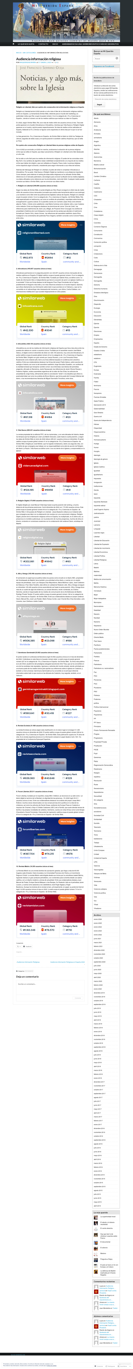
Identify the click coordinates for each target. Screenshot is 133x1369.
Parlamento (98, 653)
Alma (95, 126)
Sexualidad (98, 796)
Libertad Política (99, 556)
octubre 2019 (98, 1000)
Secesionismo (99, 788)
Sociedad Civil (99, 815)
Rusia (96, 784)
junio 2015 (97, 1198)
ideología (97, 455)
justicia (96, 517)
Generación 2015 (100, 405)
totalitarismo (98, 839)
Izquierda (97, 498)
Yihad (96, 904)
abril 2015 (97, 1206)
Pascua (96, 660)
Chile (96, 203)
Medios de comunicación (102, 579)
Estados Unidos (99, 350)
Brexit (96, 172)
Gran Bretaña (98, 412)
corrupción (97, 246)
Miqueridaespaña (28, 62)
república (97, 777)
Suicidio (97, 823)
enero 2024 (98, 927)
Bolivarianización (100, 168)
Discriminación (99, 300)
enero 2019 (98, 1031)
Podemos (97, 699)
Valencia (97, 866)
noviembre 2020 (99, 954)
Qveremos (97, 757)
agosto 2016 (98, 1144)
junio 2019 (97, 1012)
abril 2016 (97, 1159)
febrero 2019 (98, 1027)
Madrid (96, 567)
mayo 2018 (98, 1062)
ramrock (102, 1290)
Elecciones (98, 331)
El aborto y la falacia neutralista (107, 1223)
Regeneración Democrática (103, 765)
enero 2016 (98, 1171)
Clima (96, 219)
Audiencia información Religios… (107, 1287)
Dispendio (97, 304)
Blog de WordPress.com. (18, 1354)
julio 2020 (97, 965)
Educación (97, 316)
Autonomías (98, 157)
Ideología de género (101, 459)
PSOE (96, 749)
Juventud (97, 521)
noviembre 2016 (99, 1132)
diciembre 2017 (99, 1082)
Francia (96, 389)
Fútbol (96, 381)
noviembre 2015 (99, 1179)
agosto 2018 (98, 1051)
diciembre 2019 (99, 993)
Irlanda (96, 490)
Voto (95, 897)
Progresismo (98, 738)
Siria (95, 804)
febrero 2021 (98, 946)
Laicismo (97, 525)
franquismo (98, 393)
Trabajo (96, 842)
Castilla (96, 184)
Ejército (96, 323)
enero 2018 (98, 1078)
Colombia (97, 223)
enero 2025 (98, 923)
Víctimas (97, 877)
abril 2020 (97, 977)
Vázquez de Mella (100, 873)
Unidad (96, 854)
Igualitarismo (98, 474)
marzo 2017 (98, 1117)
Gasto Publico (99, 401)
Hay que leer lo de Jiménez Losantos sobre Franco (108, 1236)
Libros (96, 563)
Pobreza (97, 695)
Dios (95, 296)
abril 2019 (97, 1020)
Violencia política (100, 893)
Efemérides (98, 319)
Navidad (97, 618)
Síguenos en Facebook (104, 66)
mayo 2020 (98, 973)
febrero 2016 (98, 1167)
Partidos (97, 656)
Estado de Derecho (100, 347)
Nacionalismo (98, 606)
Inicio (18, 53)
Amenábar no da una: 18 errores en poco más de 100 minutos (90, 44)
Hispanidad (98, 428)
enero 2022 (98, 935)
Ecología (97, 308)
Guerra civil (98, 416)
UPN (95, 862)
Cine (95, 207)
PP (95, 718)
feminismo (97, 385)
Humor (96, 447)
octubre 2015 (98, 1182)
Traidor (115, 1308)
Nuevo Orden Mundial (101, 629)
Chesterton (97, 199)
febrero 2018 (98, 1074)
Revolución (98, 780)
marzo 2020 (98, 981)
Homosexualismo (100, 440)
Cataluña (97, 188)
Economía (97, 312)
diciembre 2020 (99, 950)
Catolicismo (98, 192)
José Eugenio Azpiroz (101, 509)
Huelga (96, 443)
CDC (95, 196)
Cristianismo (98, 254)
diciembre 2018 (99, 1035)
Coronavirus (98, 238)
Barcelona (97, 161)
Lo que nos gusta (26, 44)
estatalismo (98, 354)
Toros (96, 835)
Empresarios (98, 339)
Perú (95, 684)
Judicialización (99, 513)
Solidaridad (98, 819)
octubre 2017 (98, 1089)
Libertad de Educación (101, 540)
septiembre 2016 (99, 1140)
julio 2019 (97, 1008)
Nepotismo (97, 625)
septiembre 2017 (99, 1093)
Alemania (97, 122)
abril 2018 (97, 1066)
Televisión (97, 827)
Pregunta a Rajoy (106, 1259)
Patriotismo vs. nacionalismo (104, 668)
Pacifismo (97, 645)
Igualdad (97, 471)
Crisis (96, 250)
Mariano (103, 1253)
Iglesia (96, 463)
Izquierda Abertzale (100, 502)
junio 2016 (97, 1151)
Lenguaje (97, 529)
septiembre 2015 (99, 1186)
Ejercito (96, 327)
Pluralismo (97, 687)
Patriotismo (98, 664)
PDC (95, 676)
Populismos (98, 715)
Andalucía (97, 130)
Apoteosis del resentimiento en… (106, 1298)
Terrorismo (97, 831)
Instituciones (98, 486)
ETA (95, 362)
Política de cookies (51, 1365)
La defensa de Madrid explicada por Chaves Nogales (107, 1273)
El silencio (104, 1247)
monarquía (97, 591)
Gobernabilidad (99, 409)
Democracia (98, 273)
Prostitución (98, 746)
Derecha (97, 285)
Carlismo (97, 180)
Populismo (97, 711)
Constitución (98, 234)
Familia (96, 378)
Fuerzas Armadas (100, 397)
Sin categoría (29, 53)
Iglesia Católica (99, 467)
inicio (55, 44)
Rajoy (96, 761)
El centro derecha (106, 1228)
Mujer (96, 595)
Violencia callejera (100, 889)
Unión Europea (99, 850)
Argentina (97, 145)
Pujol (95, 753)
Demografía (98, 277)
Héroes (96, 424)
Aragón (96, 141)
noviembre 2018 (99, 1039)
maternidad (98, 575)
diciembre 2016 (99, 1128)
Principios (97, 726)
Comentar (78, 998)
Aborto (96, 118)
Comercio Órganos (100, 227)
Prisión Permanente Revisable (104, 730)
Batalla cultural (99, 165)
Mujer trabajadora (100, 598)
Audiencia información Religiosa (28, 962)
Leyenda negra (99, 533)
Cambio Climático (100, 176)
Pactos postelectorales (102, 649)
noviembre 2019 (99, 997)
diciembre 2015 (99, 1175)
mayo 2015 (98, 1202)
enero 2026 (98, 919)
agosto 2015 (98, 1190)
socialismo (97, 811)
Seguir (99, 104)
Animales (97, 134)
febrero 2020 (98, 985)
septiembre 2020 (99, 962)
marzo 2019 (98, 1024)
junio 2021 (97, 938)
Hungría (96, 451)
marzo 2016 (98, 1163)
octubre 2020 (98, 958)
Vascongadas (98, 870)
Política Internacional (101, 707)
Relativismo (98, 769)
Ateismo (97, 153)
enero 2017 (98, 1124)
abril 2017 (97, 1113)
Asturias (97, 149)
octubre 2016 (98, 1136)
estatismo (97, 358)
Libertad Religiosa (100, 560)
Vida (95, 885)
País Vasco (98, 641)
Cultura (96, 261)
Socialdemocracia (100, 808)
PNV (95, 691)
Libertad (97, 536)
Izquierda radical (99, 505)
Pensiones (97, 680)
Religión (97, 773)
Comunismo (98, 230)
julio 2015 (97, 1194)
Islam (96, 494)
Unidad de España (100, 858)
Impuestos (97, 478)
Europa (96, 370)
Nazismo (97, 622)
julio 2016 (97, 1148)
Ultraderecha (98, 846)
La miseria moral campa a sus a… (107, 1303)
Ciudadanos (98, 211)
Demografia (98, 281)
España (96, 343)
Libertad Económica (101, 552)
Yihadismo (97, 908)
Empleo (96, 335)
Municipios (97, 602)
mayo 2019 (98, 1016)
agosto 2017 (98, 1097)
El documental (105, 1242)
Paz (95, 672)
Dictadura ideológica (101, 292)
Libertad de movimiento (102, 548)
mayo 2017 (98, 1109)
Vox (95, 901)
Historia (96, 436)
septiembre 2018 (99, 1047)
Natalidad (97, 610)
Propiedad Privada (100, 742)
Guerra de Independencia (102, 420)
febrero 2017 (98, 1120)
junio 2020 (97, 969)
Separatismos (98, 792)
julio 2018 (97, 1055)
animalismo (98, 137)
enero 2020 (98, 989)
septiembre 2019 (99, 1004)
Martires (96, 571)
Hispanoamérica (99, 432)
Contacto (43, 44)
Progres (96, 734)
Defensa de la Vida (100, 265)
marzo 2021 (98, 942)
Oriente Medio (99, 637)
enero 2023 (98, 931)
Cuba (96, 257)
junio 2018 (97, 1059)
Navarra (96, 614)
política (96, 703)
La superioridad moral (107, 1216)
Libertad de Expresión (101, 544)
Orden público (99, 633)
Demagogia (98, 269)
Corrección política (100, 242)
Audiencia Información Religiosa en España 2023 (67, 962)
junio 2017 (97, 1105)
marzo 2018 (98, 1070)
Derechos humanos (100, 289)
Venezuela (97, 881)
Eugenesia (97, 366)
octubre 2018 (98, 1043)
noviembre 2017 (99, 1086)
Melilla (96, 583)
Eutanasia (97, 374)
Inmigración (98, 482)
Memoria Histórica (100, 587)
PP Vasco (97, 722)
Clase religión (98, 215)
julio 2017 (97, 1101)
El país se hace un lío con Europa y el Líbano (109, 1266)
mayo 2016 (98, 1155)
